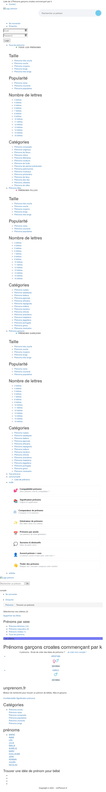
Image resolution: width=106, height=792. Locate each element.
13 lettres (18, 127)
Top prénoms (14, 473)
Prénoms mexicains (22, 328)
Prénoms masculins (19, 629)
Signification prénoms (25, 698)
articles (12, 573)
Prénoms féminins (19, 626)
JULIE (11, 743)
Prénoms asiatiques (23, 292)
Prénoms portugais (22, 322)
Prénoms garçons (16, 331)
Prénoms (9, 605)
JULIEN (12, 762)
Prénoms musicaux (22, 171)
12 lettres (18, 124)
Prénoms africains (22, 300)
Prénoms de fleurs (22, 152)
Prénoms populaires (23, 88)
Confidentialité (9, 698)
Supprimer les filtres (12, 615)
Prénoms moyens (22, 66)
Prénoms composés (23, 146)
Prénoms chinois (21, 311)
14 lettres (18, 130)
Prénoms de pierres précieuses (28, 166)
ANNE (11, 737)
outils (11, 482)
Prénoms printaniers (23, 174)
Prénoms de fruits (22, 163)
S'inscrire (13, 26)
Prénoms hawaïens (22, 317)
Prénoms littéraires (22, 157)
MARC (11, 751)
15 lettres (18, 132)
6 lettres (17, 108)
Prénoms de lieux (22, 177)
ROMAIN (13, 759)
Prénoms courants (22, 85)
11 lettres (18, 121)
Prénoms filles (15, 188)
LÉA (10, 740)
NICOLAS (13, 764)
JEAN (11, 756)
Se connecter (14, 23)
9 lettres (17, 116)
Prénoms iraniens (22, 309)
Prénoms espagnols (23, 303)
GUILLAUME (14, 753)
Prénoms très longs (22, 71)
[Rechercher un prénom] (98, 13)
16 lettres (18, 135)
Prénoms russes (21, 289)
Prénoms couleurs (22, 160)
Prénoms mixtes (17, 631)
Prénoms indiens (21, 306)
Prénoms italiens (21, 295)
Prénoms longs (20, 68)
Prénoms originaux (22, 149)
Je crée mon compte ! (77, 652)
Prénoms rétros (21, 155)
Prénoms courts (21, 63)
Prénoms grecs (21, 325)
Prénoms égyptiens (22, 320)
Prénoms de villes (22, 185)
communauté (14, 476)
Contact (12, 4)
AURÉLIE (13, 748)
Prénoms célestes (22, 182)
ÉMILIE (12, 745)
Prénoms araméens (23, 314)
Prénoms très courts (23, 60)
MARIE (12, 734)
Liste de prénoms (22, 479)
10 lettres (18, 119)
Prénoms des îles (22, 179)
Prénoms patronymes (23, 168)
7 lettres (17, 110)
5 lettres (17, 105)
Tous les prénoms (16, 45)
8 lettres (17, 113)
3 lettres (17, 99)
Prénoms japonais (22, 298)
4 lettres (17, 102)
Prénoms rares (20, 82)
